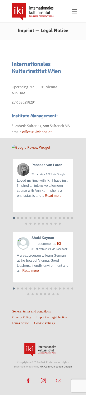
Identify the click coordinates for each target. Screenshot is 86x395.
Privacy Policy (21, 317)
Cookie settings (44, 323)
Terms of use (20, 323)
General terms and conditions (31, 311)
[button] (14, 218)
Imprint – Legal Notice (51, 317)
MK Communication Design (56, 366)
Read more (53, 195)
